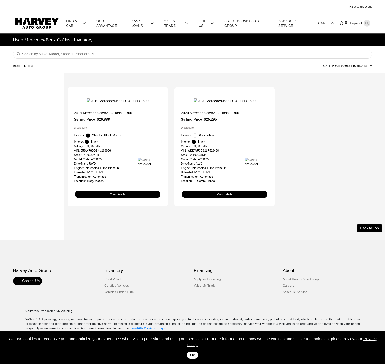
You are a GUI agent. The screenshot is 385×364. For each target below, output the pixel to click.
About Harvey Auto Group (301, 279)
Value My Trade (205, 285)
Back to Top (369, 228)
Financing (203, 270)
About (288, 270)
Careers (288, 285)
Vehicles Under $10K (119, 292)
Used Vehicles (114, 279)
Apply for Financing (207, 279)
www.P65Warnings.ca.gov (148, 328)
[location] (347, 23)
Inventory (113, 270)
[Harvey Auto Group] (37, 23)
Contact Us (30, 281)
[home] (342, 23)
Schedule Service (295, 292)
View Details (117, 194)
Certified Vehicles (116, 285)
